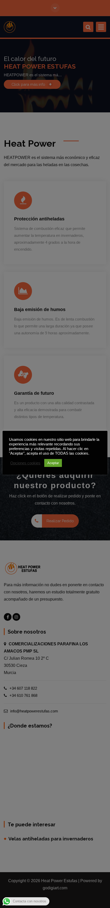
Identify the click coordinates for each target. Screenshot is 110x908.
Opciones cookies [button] (25, 463)
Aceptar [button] (53, 463)
